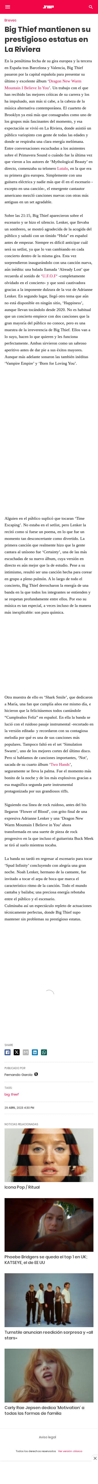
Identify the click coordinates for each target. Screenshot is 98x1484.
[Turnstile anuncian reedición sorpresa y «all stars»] (49, 1300)
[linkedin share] (35, 1052)
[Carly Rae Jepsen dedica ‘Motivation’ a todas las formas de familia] (49, 1376)
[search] (90, 7)
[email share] (26, 1052)
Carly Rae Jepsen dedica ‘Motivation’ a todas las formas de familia (44, 1410)
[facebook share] (7, 1052)
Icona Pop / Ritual (22, 1187)
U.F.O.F (49, 276)
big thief (12, 1094)
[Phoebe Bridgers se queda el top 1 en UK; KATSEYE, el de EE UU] (49, 1225)
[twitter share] (17, 1052)
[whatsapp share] (44, 1052)
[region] (49, 442)
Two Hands (60, 764)
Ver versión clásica (70, 1451)
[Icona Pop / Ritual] (49, 1155)
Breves (10, 20)
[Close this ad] (95, 1458)
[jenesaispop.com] (48, 7)
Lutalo (62, 168)
